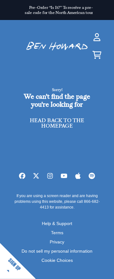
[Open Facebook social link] (22, 176)
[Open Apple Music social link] (78, 176)
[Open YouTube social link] (64, 176)
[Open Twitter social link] (36, 176)
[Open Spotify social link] (92, 176)
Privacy (57, 241)
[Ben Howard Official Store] (56, 46)
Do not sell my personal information (57, 251)
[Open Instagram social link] (50, 176)
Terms (57, 232)
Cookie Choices (57, 260)
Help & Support (57, 223)
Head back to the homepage (57, 123)
